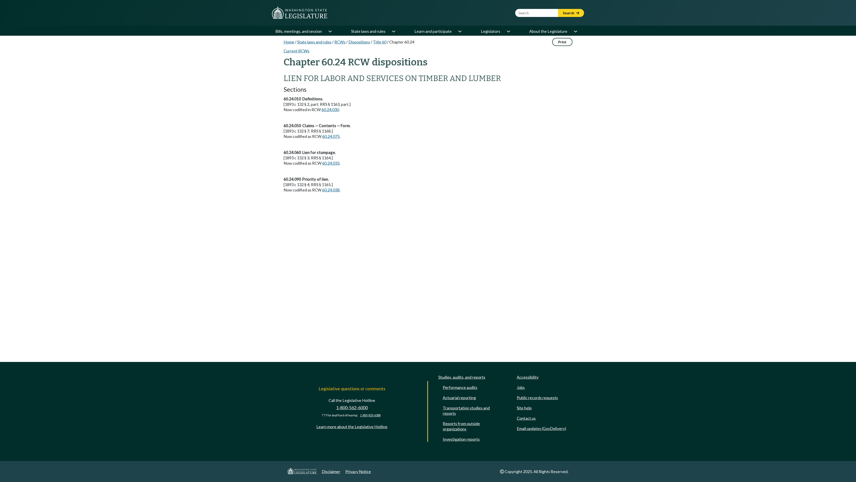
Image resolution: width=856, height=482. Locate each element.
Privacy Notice (358, 471)
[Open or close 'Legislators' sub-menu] (508, 31)
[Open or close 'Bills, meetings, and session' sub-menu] (330, 31)
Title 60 (379, 41)
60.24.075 (331, 136)
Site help (524, 407)
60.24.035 (331, 163)
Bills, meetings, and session (298, 31)
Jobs (521, 387)
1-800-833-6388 (370, 415)
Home (289, 41)
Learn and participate (433, 31)
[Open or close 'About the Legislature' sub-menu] (575, 31)
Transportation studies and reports (466, 410)
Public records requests (537, 397)
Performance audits (460, 387)
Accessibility (528, 377)
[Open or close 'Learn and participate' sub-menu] (459, 31)
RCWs (340, 41)
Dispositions (359, 41)
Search (569, 13)
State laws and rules (368, 31)
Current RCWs (296, 50)
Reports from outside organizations (461, 426)
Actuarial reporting (459, 397)
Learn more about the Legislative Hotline (351, 426)
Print (562, 42)
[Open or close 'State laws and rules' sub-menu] (393, 31)
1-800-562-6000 (352, 407)
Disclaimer (331, 471)
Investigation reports (461, 439)
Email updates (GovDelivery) (541, 428)
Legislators (490, 31)
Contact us (526, 418)
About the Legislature (548, 31)
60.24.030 (330, 109)
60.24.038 (331, 189)
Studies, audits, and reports (461, 377)
